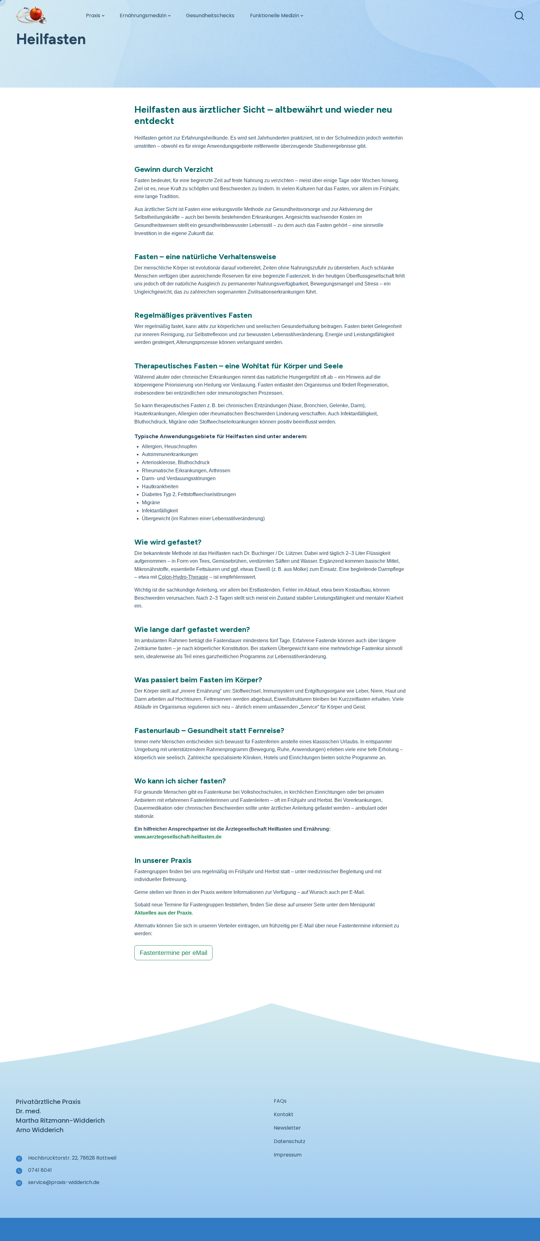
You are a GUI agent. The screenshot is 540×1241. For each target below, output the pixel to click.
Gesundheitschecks (210, 15)
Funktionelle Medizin (274, 15)
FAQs (280, 1101)
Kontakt (283, 1114)
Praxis (93, 15)
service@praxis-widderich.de (63, 1182)
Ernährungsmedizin (143, 15)
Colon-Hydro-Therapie (183, 577)
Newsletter (287, 1127)
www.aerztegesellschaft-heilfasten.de (178, 836)
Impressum (288, 1154)
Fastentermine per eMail (173, 952)
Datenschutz (289, 1141)
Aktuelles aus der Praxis (163, 912)
